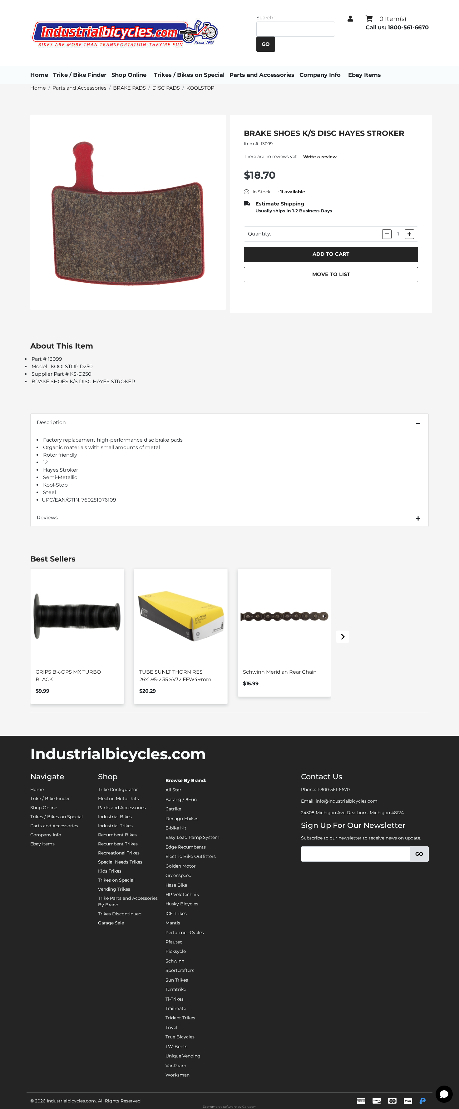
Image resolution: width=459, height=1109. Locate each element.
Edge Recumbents (185, 847)
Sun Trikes (176, 980)
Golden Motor (180, 866)
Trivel (171, 1027)
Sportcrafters (179, 970)
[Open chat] (444, 1094)
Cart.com (249, 1107)
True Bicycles (180, 1037)
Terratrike (175, 989)
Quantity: (259, 234)
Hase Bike (176, 885)
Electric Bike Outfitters (190, 856)
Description (51, 422)
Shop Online (128, 75)
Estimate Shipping (279, 204)
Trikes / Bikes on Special (189, 75)
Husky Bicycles (181, 904)
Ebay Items (364, 75)
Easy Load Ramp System (192, 837)
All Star (173, 790)
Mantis (172, 923)
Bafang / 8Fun (181, 799)
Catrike (173, 809)
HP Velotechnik (182, 894)
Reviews (47, 518)
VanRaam (175, 1065)
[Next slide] (342, 637)
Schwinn (174, 961)
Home (39, 75)
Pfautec (173, 942)
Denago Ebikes (181, 818)
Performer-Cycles (184, 932)
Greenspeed (178, 875)
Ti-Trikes (174, 999)
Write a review (320, 157)
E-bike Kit (175, 828)
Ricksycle (175, 951)
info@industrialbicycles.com (347, 801)
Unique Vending (182, 1056)
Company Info (320, 75)
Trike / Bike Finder (79, 75)
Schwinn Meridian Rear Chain (280, 672)
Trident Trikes (180, 1018)
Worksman (177, 1075)
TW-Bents (176, 1046)
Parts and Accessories (262, 75)
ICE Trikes (176, 913)
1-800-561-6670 (333, 789)
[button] (350, 18)
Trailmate (175, 1008)
